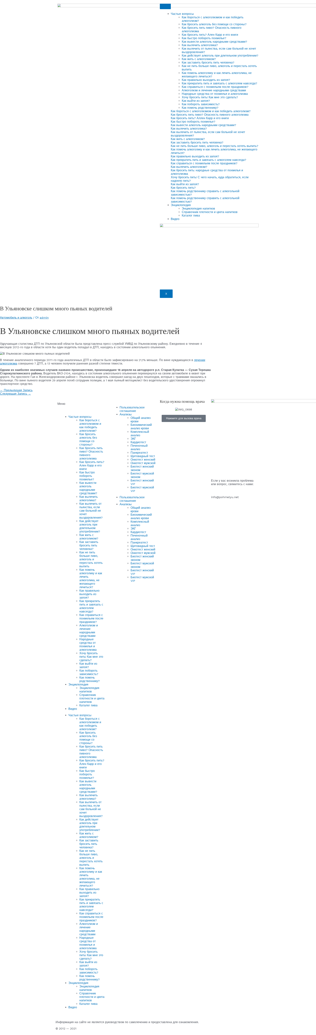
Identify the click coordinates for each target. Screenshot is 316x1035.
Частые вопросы (182, 14)
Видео (175, 219)
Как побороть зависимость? (201, 104)
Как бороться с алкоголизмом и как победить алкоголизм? (90, 425)
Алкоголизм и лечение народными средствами (214, 90)
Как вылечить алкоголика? (200, 45)
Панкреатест (139, 452)
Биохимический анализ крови (141, 426)
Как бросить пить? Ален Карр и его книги (210, 34)
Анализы (126, 414)
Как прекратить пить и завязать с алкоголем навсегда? (219, 83)
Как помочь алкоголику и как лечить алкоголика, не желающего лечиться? (90, 578)
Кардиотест (138, 442)
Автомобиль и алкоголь (16, 317)
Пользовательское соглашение (132, 409)
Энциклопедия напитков (198, 208)
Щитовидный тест (143, 456)
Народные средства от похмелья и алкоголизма (215, 94)
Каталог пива (191, 215)
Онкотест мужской (143, 463)
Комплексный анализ (140, 433)
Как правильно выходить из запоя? (206, 80)
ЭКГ (133, 438)
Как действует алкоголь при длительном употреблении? (220, 55)
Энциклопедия (181, 205)
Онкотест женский (143, 459)
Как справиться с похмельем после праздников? (215, 87)
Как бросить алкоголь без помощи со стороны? (214, 24)
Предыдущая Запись (16, 390)
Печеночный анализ (139, 447)
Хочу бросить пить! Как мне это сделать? (210, 97)
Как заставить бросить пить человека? (208, 62)
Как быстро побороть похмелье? (204, 38)
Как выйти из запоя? (196, 100)
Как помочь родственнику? (200, 107)
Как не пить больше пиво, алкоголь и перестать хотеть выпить (91, 559)
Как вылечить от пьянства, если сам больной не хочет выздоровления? (91, 510)
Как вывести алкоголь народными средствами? (214, 41)
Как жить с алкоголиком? (199, 59)
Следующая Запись (15, 393)
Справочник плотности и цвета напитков (210, 212)
